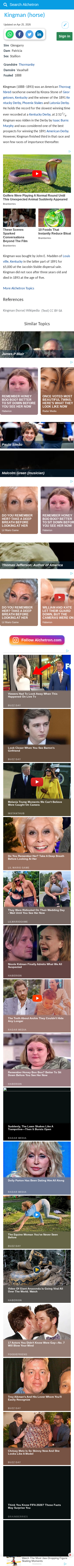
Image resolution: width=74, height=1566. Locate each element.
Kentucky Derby (39, 115)
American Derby (57, 131)
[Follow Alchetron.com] (37, 646)
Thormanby (27, 65)
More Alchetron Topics (18, 288)
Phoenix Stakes (32, 103)
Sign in (64, 36)
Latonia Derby (59, 103)
